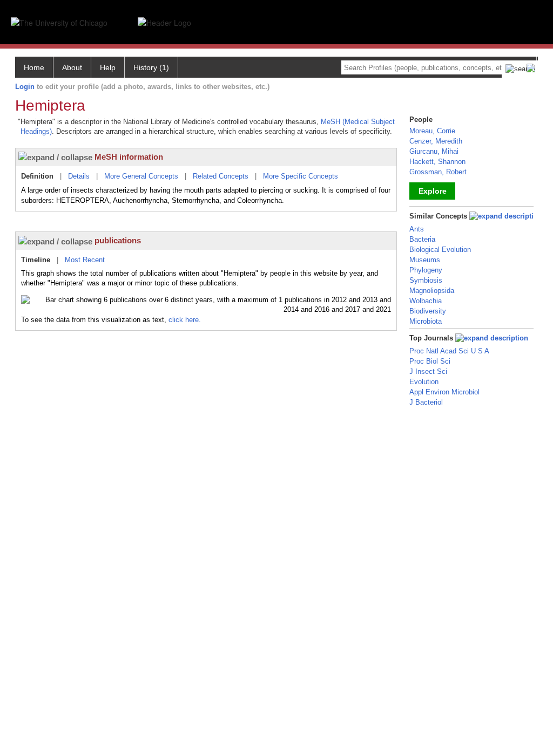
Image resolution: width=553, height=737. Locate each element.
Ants (416, 229)
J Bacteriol (426, 402)
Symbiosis (425, 280)
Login (25, 87)
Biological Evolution (440, 249)
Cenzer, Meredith (435, 141)
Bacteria (422, 239)
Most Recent (85, 260)
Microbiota (425, 321)
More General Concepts (141, 176)
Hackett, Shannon (437, 162)
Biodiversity (427, 311)
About (72, 67)
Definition (37, 176)
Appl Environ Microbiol (444, 392)
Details (79, 176)
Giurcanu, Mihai (433, 151)
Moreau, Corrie (432, 131)
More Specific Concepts (300, 176)
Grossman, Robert (438, 172)
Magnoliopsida (431, 290)
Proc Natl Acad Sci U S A (449, 351)
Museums (424, 260)
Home (34, 67)
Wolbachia (425, 301)
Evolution (424, 382)
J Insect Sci (428, 371)
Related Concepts (220, 176)
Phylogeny (425, 270)
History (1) (151, 67)
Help (108, 67)
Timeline (35, 260)
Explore (433, 191)
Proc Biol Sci (429, 361)
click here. (184, 320)
